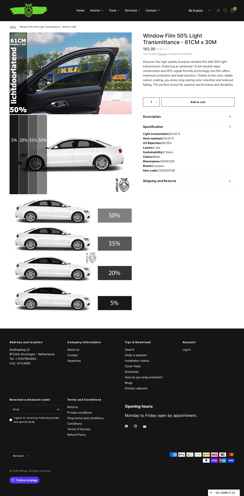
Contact (151, 10)
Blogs (128, 383)
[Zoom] (123, 40)
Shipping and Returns (159, 181)
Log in (187, 349)
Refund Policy (76, 434)
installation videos (137, 360)
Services (131, 10)
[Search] (225, 10)
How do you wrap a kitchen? (144, 377)
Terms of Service (78, 429)
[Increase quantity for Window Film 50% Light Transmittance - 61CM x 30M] (156, 102)
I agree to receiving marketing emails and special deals (36, 419)
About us (73, 349)
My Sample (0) (225, 492)
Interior (95, 10)
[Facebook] (129, 426)
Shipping (162, 53)
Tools (112, 10)
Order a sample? (136, 355)
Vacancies (74, 360)
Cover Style (133, 366)
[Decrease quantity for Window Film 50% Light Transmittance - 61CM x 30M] (146, 102)
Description (152, 116)
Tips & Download (138, 342)
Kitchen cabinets (136, 388)
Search (129, 349)
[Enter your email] (58, 409)
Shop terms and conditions (85, 418)
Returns (72, 407)
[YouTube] (147, 427)
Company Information (84, 342)
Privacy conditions (79, 412)
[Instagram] (138, 426)
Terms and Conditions (84, 399)
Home (80, 10)
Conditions (74, 423)
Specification (153, 127)
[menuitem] (80, 10)
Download (131, 372)
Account (189, 342)
